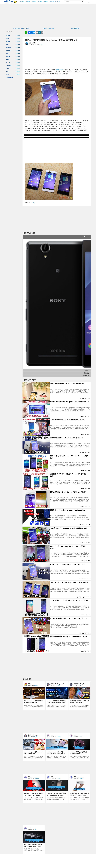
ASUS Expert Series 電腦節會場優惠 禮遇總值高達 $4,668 (33, 701)
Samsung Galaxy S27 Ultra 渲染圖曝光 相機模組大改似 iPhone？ (56, 794)
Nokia (8, 56)
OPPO (8, 59)
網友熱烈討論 (60, 70)
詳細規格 (86, 373)
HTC (7, 44)
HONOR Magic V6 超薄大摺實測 (21, 28)
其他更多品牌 (9, 77)
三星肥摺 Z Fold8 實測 (48, 28)
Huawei (8, 47)
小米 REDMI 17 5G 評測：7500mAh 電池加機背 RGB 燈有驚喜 (79, 701)
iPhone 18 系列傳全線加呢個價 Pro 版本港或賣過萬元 (79, 752)
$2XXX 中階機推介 (76, 28)
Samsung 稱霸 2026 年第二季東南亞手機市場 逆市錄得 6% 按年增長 (56, 701)
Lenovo (8, 50)
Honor (8, 41)
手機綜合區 (36, 778)
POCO (8, 62)
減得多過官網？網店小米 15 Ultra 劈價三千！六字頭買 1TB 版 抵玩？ (33, 845)
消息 (16, 35)
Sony (7, 68)
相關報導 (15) (86, 376)
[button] (88, 2)
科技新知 (36, 736)
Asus (7, 38)
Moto (7, 53)
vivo (7, 71)
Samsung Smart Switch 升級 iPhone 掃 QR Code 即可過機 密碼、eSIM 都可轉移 (56, 752)
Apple (8, 35)
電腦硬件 (36, 685)
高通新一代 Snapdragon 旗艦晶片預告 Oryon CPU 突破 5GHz (33, 794)
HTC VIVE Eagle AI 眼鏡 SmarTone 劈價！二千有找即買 (33, 752)
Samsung (8, 65)
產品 (19, 35)
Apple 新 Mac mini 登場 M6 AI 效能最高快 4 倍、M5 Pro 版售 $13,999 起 (79, 794)
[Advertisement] (56, 57)
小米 (7, 74)
